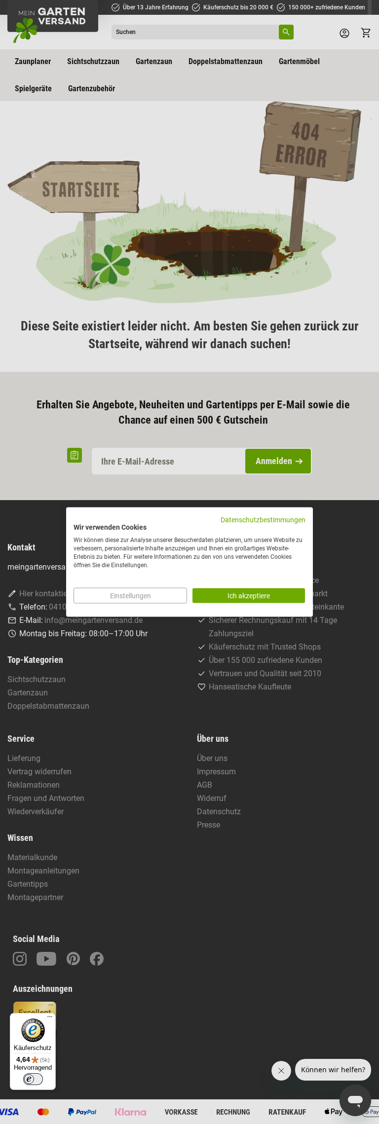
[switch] (33, 1079)
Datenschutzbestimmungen (263, 519)
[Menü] (50, 1019)
